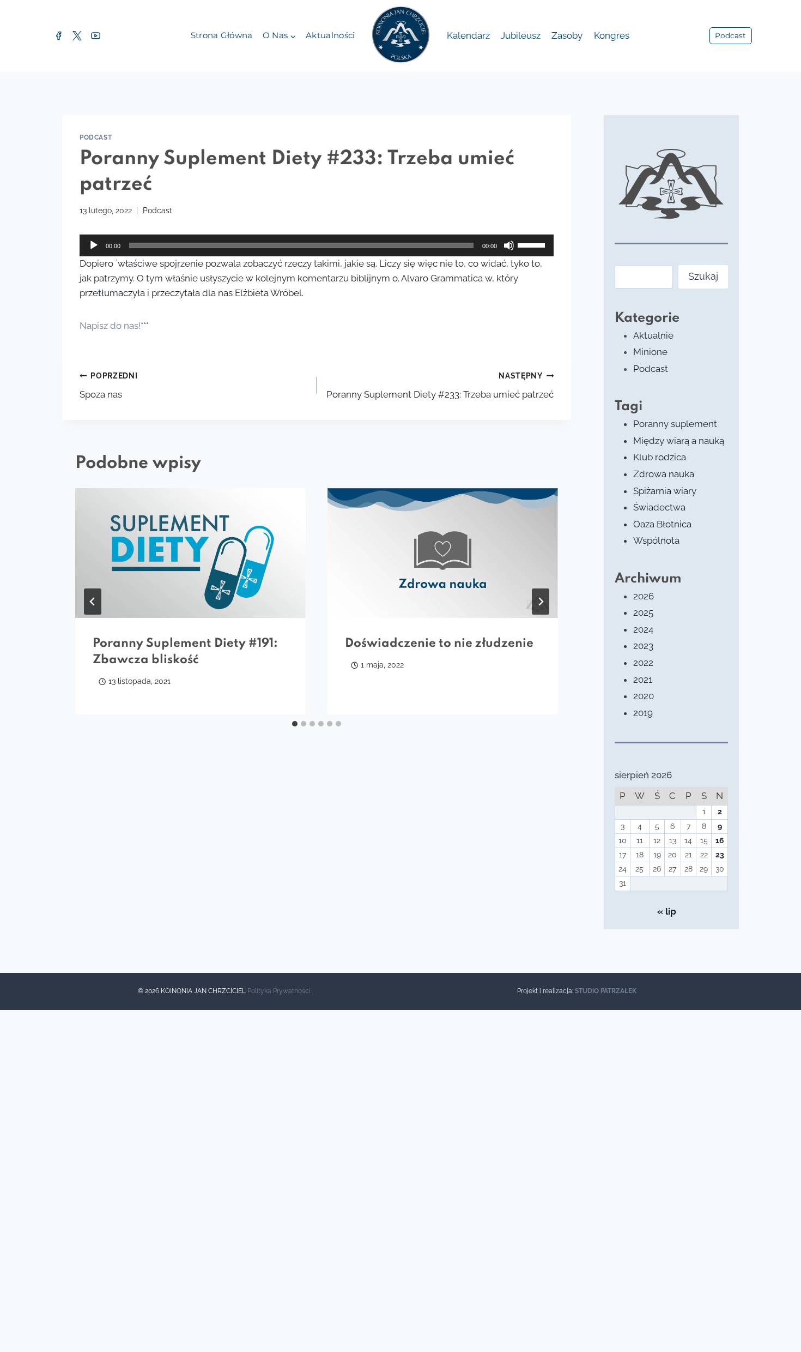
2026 (643, 596)
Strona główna (222, 35)
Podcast (730, 35)
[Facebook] (58, 36)
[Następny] (540, 601)
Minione (650, 351)
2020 (643, 695)
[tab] (295, 723)
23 (719, 854)
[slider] (533, 244)
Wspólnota (656, 540)
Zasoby (566, 35)
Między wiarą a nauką (678, 440)
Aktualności (330, 35)
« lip (666, 911)
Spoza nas (109, 385)
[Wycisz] (508, 245)
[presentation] (190, 553)
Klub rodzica (659, 457)
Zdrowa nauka (663, 473)
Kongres (611, 35)
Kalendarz (468, 35)
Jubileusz (521, 35)
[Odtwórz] (93, 245)
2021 (642, 679)
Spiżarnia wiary (664, 490)
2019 (643, 712)
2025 (643, 612)
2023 (643, 645)
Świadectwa (659, 507)
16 (719, 840)
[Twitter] (77, 36)
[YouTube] (95, 36)
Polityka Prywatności (279, 991)
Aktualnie (653, 335)
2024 (643, 629)
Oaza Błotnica (662, 524)
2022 (643, 662)
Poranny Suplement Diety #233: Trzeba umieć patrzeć (440, 385)
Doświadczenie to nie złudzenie (439, 644)
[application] (317, 245)
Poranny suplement (675, 423)
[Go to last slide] (92, 601)
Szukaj (703, 276)
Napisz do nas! (110, 325)
